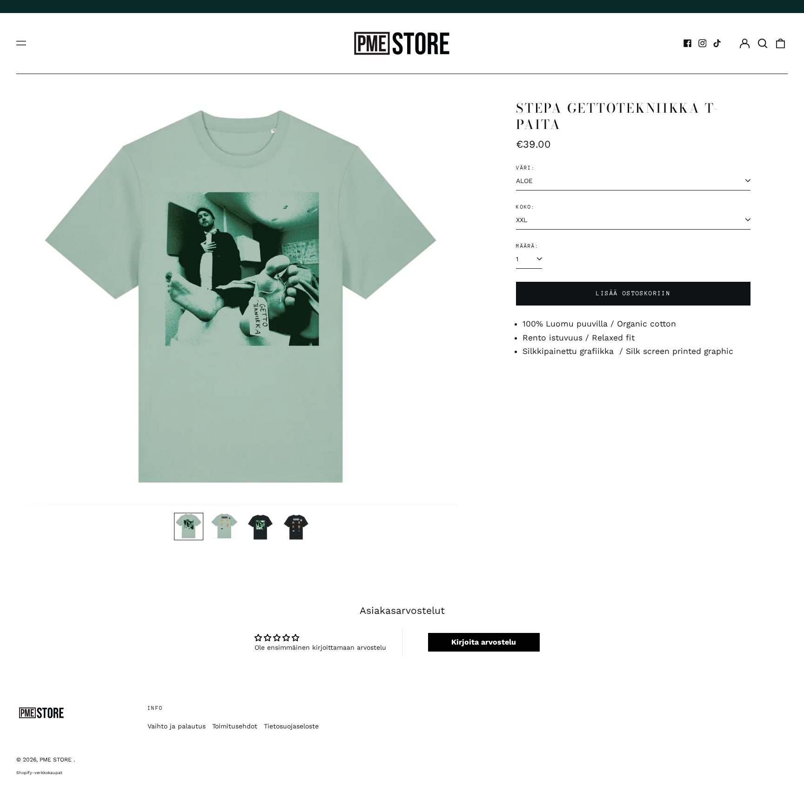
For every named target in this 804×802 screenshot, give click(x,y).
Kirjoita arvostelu (483, 642)
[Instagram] (702, 43)
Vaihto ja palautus (176, 726)
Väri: (525, 168)
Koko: (525, 207)
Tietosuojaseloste (291, 726)
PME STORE (57, 759)
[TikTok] (717, 43)
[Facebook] (687, 43)
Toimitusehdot (234, 726)
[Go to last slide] (40, 303)
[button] (762, 43)
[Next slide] (445, 303)
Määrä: (527, 246)
